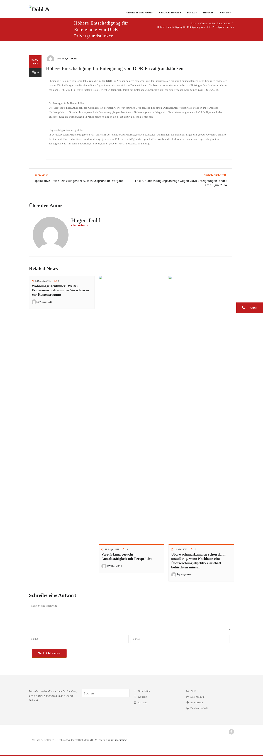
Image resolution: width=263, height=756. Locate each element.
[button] (249, 308)
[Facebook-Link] (231, 732)
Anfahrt (142, 702)
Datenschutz (197, 696)
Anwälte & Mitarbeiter (139, 12)
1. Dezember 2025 (43, 281)
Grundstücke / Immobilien (215, 23)
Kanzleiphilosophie (170, 12)
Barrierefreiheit (199, 708)
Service (191, 12)
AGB (193, 691)
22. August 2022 (112, 549)
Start (193, 23)
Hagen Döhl (69, 58)
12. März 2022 (181, 549)
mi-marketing (119, 739)
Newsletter (144, 691)
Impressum (196, 702)
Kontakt (224, 12)
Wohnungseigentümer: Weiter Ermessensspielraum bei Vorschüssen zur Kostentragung (60, 290)
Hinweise (208, 12)
